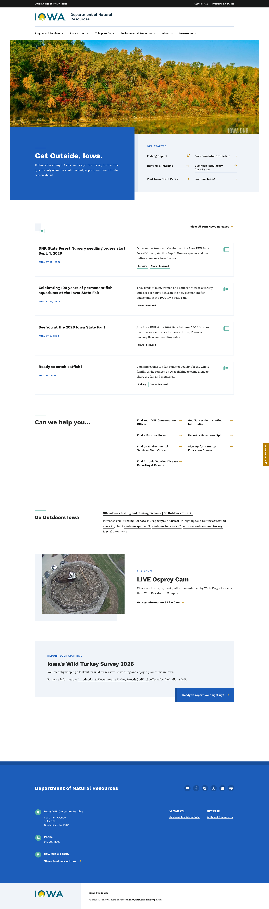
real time (135, 526)
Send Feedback (98, 892)
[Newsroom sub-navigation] (195, 33)
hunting (134, 521)
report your (165, 521)
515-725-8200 (52, 841)
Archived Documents (220, 817)
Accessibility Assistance (184, 817)
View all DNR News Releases (209, 226)
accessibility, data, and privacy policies (142, 899)
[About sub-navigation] (172, 33)
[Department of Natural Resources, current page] (50, 17)
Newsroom (213, 810)
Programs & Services (223, 3)
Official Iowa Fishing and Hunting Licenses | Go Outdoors (146, 513)
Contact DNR (177, 810)
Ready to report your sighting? (203, 695)
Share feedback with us (60, 861)
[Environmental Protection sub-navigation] (155, 33)
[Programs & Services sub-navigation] (62, 33)
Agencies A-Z (201, 3)
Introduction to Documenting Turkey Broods (111, 679)
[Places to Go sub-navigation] (87, 33)
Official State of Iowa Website (51, 3)
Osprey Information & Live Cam (158, 602)
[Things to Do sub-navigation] (113, 33)
